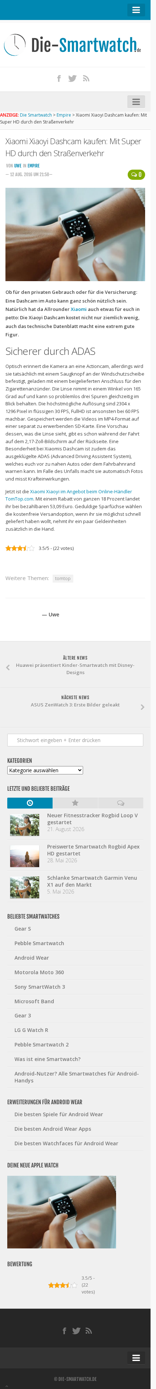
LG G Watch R (31, 1029)
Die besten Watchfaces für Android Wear (66, 1143)
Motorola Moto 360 (39, 972)
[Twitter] (72, 78)
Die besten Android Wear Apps (53, 1128)
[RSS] (86, 78)
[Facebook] (59, 78)
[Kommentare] (120, 803)
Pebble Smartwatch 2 (42, 1044)
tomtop (63, 578)
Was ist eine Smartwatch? (48, 1059)
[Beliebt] (75, 803)
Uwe (17, 166)
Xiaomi (79, 309)
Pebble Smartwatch (39, 943)
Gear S (23, 928)
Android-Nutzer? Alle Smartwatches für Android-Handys (77, 1077)
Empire (34, 166)
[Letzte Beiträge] (30, 803)
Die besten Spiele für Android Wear (59, 1114)
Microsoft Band (34, 1001)
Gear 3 (23, 1015)
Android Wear (32, 957)
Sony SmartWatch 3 (40, 986)
